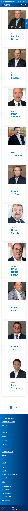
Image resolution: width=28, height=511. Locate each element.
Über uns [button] (4, 470)
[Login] (23, 5)
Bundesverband (5, 1)
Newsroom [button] (5, 448)
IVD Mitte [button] (4, 425)
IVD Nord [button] (4, 432)
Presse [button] (3, 481)
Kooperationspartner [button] (7, 451)
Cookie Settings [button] (8, 507)
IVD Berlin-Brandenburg (16, 1)
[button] (2, 508)
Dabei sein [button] (4, 478)
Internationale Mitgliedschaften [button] (10, 474)
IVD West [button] (4, 440)
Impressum (20, 507)
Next (16, 407)
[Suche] (18, 5)
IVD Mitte (25, 1)
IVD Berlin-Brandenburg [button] (8, 421)
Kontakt (15, 507)
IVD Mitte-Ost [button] (5, 429)
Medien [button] (4, 455)
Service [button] (4, 462)
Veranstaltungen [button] (6, 459)
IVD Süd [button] (4, 436)
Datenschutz (14, 509)
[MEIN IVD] (21, 5)
